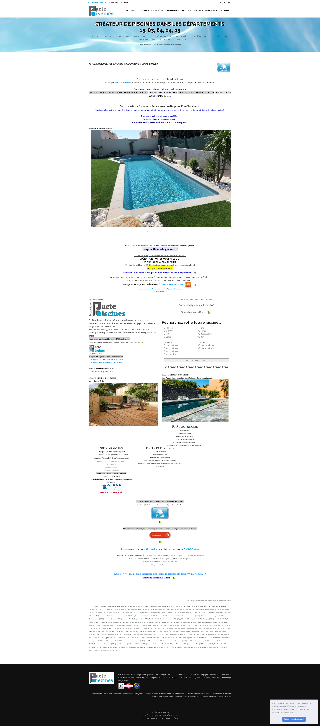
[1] (147, 231)
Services (193, 10)
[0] (140, 231)
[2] (153, 231)
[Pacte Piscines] (101, 10)
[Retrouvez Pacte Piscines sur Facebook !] (220, 2)
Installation (173, 10)
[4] (166, 231)
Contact (226, 10)
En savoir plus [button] (287, 713)
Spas (183, 10)
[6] (179, 231)
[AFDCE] (111, 487)
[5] (173, 231)
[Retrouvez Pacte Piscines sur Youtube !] (229, 2)
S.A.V (201, 10)
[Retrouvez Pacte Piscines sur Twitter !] (224, 2)
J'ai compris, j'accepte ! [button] (294, 719)
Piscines (145, 10)
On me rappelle (98, 2)
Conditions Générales (149, 718)
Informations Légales (170, 718)
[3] (160, 231)
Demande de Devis (119, 2)
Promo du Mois (211, 10)
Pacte (135, 10)
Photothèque (157, 10)
